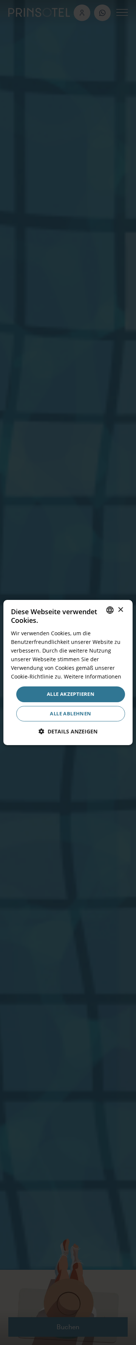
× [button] (120, 610)
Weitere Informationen (92, 676)
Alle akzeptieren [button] (70, 694)
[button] (68, 731)
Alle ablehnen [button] (70, 713)
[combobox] (110, 610)
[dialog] (68, 672)
